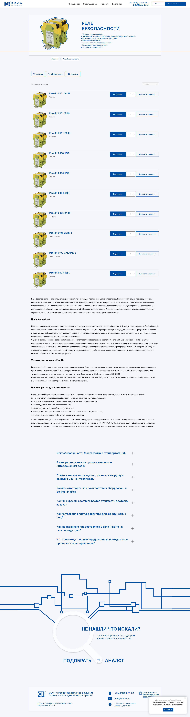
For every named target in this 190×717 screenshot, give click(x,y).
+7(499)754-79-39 (124, 693)
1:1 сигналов (38, 74)
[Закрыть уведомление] (185, 698)
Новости (105, 4)
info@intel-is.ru (141, 5)
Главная (55, 59)
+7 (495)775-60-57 (139, 3)
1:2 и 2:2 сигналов (55, 74)
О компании (74, 4)
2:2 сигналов (73, 74)
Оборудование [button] (90, 4)
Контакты (117, 4)
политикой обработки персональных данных (126, 662)
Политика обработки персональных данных (55, 703)
